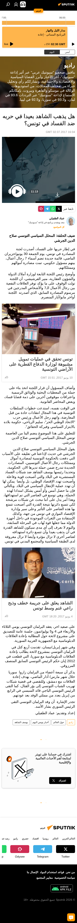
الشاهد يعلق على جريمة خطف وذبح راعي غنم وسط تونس (40, 605)
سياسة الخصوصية (64, 877)
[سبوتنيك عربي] (67, 5)
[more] (6, 377)
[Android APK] (61, 888)
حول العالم (58, 722)
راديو (71, 722)
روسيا (46, 838)
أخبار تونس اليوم (41, 722)
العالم (55, 838)
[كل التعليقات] (71, 917)
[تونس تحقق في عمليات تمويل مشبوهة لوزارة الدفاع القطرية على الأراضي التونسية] (38, 329)
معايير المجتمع (45, 877)
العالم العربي (68, 838)
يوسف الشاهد (21, 722)
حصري (25, 838)
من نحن (70, 872)
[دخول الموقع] (16, 4)
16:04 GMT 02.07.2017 (60, 131)
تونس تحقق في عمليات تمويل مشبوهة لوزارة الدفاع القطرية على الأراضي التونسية (41, 364)
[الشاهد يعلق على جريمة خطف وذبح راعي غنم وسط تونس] (38, 573)
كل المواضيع (59, 227)
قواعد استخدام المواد (52, 872)
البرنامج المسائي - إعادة (51, 34)
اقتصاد (35, 838)
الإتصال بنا (32, 872)
